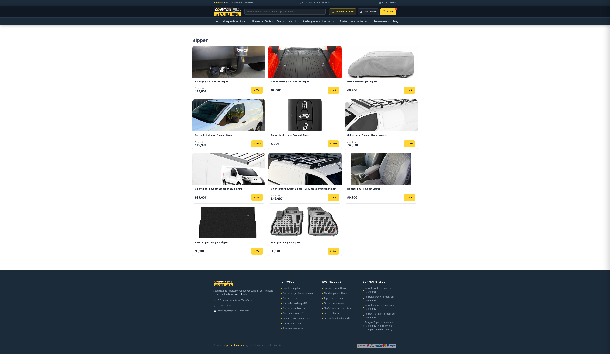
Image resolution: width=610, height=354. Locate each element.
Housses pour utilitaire (335, 288)
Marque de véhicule (235, 21)
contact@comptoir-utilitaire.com (231, 311)
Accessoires (381, 21)
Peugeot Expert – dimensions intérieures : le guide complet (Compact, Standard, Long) (379, 326)
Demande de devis (344, 11)
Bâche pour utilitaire (334, 303)
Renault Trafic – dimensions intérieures (378, 290)
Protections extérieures (354, 21)
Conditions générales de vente (298, 293)
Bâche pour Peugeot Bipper (362, 81)
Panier (391, 10)
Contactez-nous (290, 298)
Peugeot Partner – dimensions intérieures (380, 315)
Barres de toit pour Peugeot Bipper (214, 135)
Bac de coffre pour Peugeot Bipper (290, 81)
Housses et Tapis (262, 21)
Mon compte (369, 11)
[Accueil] (217, 21)
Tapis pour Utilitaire (334, 298)
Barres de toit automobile (337, 318)
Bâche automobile (333, 313)
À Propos (287, 281)
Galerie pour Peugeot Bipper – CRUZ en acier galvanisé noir (303, 188)
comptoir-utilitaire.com (233, 345)
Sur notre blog (374, 281)
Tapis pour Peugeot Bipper (285, 242)
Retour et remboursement (296, 318)
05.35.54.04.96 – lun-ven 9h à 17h (317, 2)
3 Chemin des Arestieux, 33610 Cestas (233, 300)
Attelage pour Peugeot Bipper (211, 81)
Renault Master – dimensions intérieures (379, 307)
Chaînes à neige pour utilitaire (339, 308)
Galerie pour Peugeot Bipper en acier (367, 135)
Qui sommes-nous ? (293, 313)
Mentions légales (291, 288)
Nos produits (332, 281)
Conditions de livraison (294, 308)
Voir (258, 90)
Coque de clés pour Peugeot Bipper (290, 135)
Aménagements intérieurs (319, 21)
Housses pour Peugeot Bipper (363, 188)
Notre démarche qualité (295, 303)
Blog (395, 21)
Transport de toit (287, 21)
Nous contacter (389, 2)
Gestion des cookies (293, 328)
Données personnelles (294, 323)
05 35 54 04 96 (222, 306)
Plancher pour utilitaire (335, 293)
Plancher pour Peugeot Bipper (211, 242)
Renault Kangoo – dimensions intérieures (379, 298)
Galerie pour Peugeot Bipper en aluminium (218, 188)
